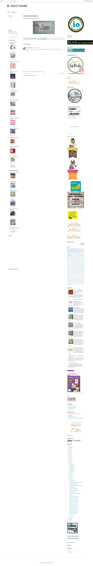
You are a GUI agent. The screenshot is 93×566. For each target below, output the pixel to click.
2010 (69, 463)
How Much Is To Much (72, 407)
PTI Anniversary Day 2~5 (73, 506)
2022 (69, 445)
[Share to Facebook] (45, 38)
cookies (68, 274)
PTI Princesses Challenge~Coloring (76, 482)
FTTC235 (77, 259)
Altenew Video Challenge (71, 257)
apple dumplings (78, 272)
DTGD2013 (81, 251)
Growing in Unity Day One (78, 314)
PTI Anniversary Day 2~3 (73, 509)
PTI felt (83, 264)
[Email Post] (39, 38)
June (70, 474)
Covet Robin (81, 258)
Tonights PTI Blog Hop (73, 362)
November (71, 466)
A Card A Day (12, 52)
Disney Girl (12, 199)
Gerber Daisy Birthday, (73, 488)
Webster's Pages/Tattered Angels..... (75, 485)
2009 (69, 518)
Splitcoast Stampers (80, 266)
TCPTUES (82, 268)
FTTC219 (68, 252)
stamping (81, 282)
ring (72, 281)
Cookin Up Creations (72, 406)
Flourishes (80, 249)
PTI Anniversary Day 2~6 (73, 504)
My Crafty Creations (14, 156)
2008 (69, 519)
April (70, 477)
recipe (83, 280)
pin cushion (71, 249)
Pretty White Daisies (14, 137)
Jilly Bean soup (80, 261)
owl (68, 280)
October (71, 468)
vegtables (68, 284)
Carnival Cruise (69, 258)
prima (80, 280)
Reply (27, 50)
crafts (72, 275)
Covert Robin (76, 258)
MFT (83, 250)
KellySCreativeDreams (14, 172)
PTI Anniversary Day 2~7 (73, 503)
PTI (80, 250)
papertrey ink (70, 250)
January (71, 516)
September (71, 469)
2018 (69, 450)
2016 (69, 453)
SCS (69, 266)
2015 (69, 455)
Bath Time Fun (72, 514)
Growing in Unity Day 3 (78, 331)
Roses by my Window (14, 100)
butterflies (68, 253)
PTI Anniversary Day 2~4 (73, 507)
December (71, 464)
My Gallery (14, 12)
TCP (73, 268)
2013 (69, 458)
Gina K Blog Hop (77, 307)
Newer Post (25, 73)
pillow (77, 280)
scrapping (81, 281)
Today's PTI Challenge (73, 490)
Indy (76, 261)
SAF (83, 265)
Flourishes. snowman (74, 260)
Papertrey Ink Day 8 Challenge (75, 493)
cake (71, 273)
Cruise (68, 259)
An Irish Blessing (72, 487)
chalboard (81, 273)
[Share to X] (43, 38)
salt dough (76, 281)
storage (77, 283)
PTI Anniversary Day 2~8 (73, 501)
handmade (76, 276)
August (70, 471)
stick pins (68, 283)
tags (82, 283)
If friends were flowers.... (73, 498)
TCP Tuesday (77, 268)
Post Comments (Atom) (32, 75)
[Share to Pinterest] (46, 38)
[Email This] (41, 38)
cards (78, 273)
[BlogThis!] (42, 38)
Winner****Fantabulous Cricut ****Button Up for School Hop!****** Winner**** (78, 292)
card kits (74, 273)
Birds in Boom (80, 257)
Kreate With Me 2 (13, 231)
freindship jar (69, 276)
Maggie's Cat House (14, 190)
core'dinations (73, 274)
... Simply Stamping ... (14, 90)
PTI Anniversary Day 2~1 (73, 512)
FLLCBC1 (72, 259)
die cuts (75, 275)
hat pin (81, 276)
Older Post (62, 73)
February (71, 480)
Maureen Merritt (29, 47)
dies (81, 253)
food (82, 275)
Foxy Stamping (13, 181)
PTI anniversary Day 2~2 (73, 511)
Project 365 (80, 265)
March (70, 479)
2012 (69, 460)
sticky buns (73, 283)
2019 (69, 449)
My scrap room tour (13, 37)
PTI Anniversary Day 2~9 (73, 499)
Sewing (70, 251)
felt (79, 275)
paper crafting (73, 280)
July (70, 472)
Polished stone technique (72, 265)
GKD (79, 260)
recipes (69, 281)
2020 (69, 447)
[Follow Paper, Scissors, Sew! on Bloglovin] (14, 269)
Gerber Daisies (74, 252)
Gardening (72, 261)
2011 (69, 461)
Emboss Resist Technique (74, 496)
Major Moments (13, 81)
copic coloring (75, 253)
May (70, 476)
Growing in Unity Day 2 (78, 339)
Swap (82, 252)
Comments (71, 552)
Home (9, 12)
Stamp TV (69, 267)
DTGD (76, 250)
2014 (69, 457)
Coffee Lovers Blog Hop (78, 347)
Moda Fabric (79, 264)
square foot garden (76, 282)
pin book (75, 251)
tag (80, 283)
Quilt (79, 252)
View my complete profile (13, 33)
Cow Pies (12, 109)
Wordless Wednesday (70, 272)
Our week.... (71, 495)
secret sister (69, 282)
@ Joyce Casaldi (17, 5)
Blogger (51, 562)
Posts (70, 550)
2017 (69, 452)
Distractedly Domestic (14, 128)
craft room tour (79, 274)
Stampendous (75, 267)
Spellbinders (69, 37)
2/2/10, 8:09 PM (36, 47)
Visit (69, 133)
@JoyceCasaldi (13, 31)
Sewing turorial (73, 266)
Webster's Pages (71, 408)
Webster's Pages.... (72, 491)
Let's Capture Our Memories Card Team (75, 418)
